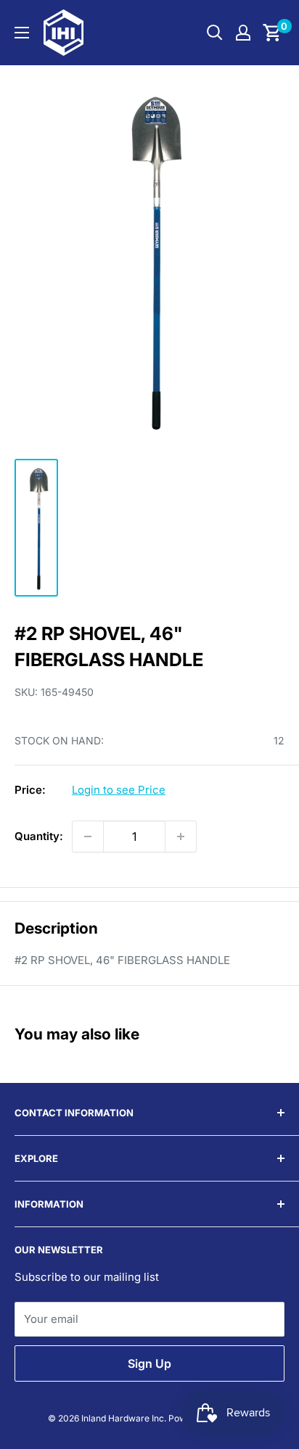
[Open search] (215, 33)
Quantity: (39, 836)
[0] (272, 32)
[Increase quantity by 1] (180, 836)
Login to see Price (118, 790)
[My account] (243, 33)
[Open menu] (22, 32)
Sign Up (149, 1363)
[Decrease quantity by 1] (88, 836)
